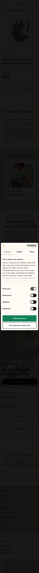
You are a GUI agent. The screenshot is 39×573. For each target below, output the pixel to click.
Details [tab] (19, 252)
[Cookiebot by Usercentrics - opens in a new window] (28, 245)
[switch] (33, 295)
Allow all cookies (19, 318)
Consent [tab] (7, 252)
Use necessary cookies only (19, 325)
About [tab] (32, 252)
